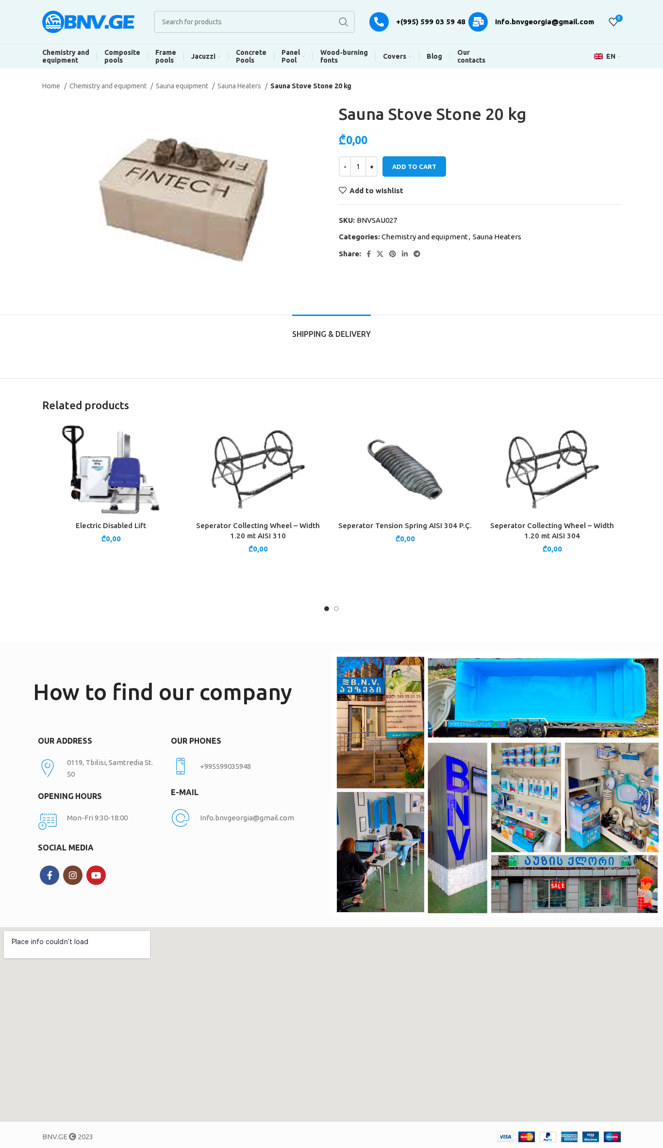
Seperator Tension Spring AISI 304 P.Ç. (405, 525)
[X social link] (380, 254)
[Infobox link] (232, 766)
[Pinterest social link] (392, 254)
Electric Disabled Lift (111, 525)
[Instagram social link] (73, 875)
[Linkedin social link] (405, 254)
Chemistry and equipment (108, 86)
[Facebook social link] (369, 254)
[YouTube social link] (96, 875)
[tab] (331, 329)
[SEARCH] (343, 22)
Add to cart (414, 166)
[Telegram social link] (417, 254)
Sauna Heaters (240, 86)
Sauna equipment (183, 86)
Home (52, 86)
